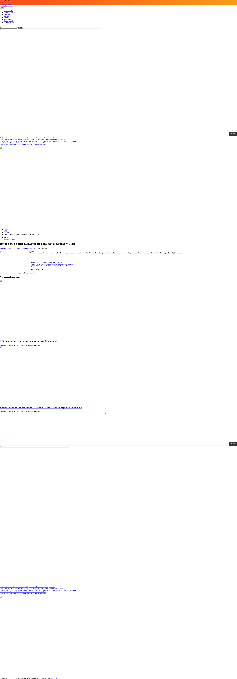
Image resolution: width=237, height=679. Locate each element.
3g (38, 262)
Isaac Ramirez (4, 248)
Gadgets (6, 16)
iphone (49, 262)
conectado (16, 273)
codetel (44, 262)
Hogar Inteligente (9, 19)
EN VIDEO (7, 17)
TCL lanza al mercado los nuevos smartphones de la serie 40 (28, 341)
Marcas (6, 237)
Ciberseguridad (8, 21)
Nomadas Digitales (9, 22)
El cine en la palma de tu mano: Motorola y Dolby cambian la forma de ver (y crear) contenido (27, 138)
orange (60, 262)
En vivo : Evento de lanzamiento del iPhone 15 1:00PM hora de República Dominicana (41, 407)
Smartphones (7, 14)
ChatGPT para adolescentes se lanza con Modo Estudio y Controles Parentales (23, 144)
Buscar (2, 131)
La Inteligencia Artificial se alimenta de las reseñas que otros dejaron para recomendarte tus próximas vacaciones (32, 139)
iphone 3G (54, 262)
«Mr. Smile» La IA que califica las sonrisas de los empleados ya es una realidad (23, 143)
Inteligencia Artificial (10, 12)
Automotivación (8, 11)
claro (40, 262)
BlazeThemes (56, 678)
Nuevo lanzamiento (9, 239)
